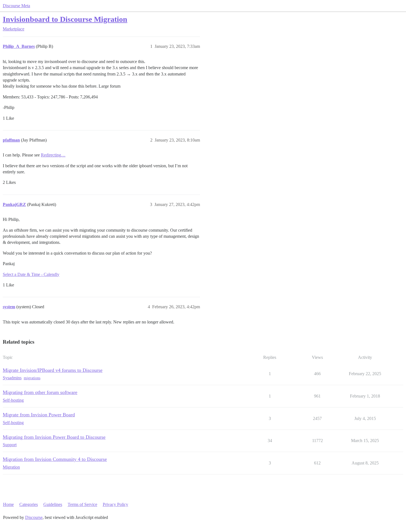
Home (8, 504)
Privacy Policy (115, 504)
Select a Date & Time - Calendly (31, 274)
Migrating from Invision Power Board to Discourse (54, 437)
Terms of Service (82, 504)
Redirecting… (53, 155)
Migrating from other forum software (40, 392)
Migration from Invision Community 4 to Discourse (55, 459)
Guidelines (52, 504)
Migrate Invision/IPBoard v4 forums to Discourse (52, 370)
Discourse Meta (16, 5)
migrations (32, 378)
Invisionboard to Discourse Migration (65, 19)
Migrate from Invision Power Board (39, 414)
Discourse (34, 517)
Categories (28, 504)
